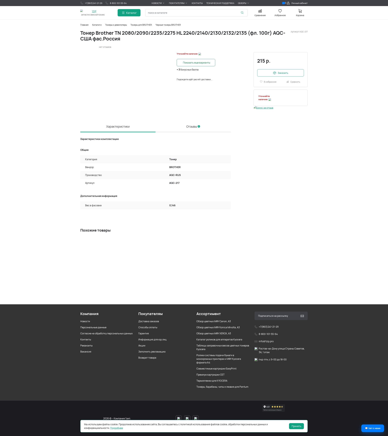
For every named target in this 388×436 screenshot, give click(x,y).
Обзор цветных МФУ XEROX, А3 (213, 333)
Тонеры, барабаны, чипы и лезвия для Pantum (222, 386)
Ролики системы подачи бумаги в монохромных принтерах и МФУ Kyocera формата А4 (218, 359)
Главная (84, 24)
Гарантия (143, 333)
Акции (141, 345)
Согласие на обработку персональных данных (106, 333)
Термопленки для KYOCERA (211, 380)
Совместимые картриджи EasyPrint (216, 368)
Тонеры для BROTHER (141, 24)
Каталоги (97, 24)
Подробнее (116, 428)
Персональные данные (93, 327)
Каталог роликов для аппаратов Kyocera (219, 339)
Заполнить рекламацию (152, 351)
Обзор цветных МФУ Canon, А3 (213, 321)
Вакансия (85, 351)
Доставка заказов (148, 321)
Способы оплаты (147, 327)
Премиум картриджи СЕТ (210, 374)
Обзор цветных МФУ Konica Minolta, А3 (218, 327)
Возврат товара (147, 357)
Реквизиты (86, 345)
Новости (85, 321)
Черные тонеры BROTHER (168, 24)
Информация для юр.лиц (152, 339)
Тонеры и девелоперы (116, 24)
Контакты (85, 339)
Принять (296, 426)
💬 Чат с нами (372, 428)
